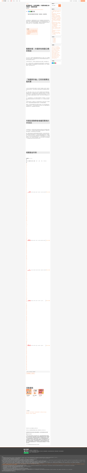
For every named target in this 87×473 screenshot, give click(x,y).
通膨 (57, 57)
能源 (58, 56)
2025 (54, 46)
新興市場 (53, 53)
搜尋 (59, 5)
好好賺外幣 (28, 395)
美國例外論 (32, 9)
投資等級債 (53, 52)
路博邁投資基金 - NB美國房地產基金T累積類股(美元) (26, 270)
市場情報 (54, 39)
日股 (57, 53)
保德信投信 (58, 47)
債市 (28, 9)
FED (26, 9)
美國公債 (36, 9)
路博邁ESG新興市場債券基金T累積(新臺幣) (26, 240)
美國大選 (58, 55)
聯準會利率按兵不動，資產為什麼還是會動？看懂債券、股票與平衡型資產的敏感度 (56, 23)
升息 (52, 49)
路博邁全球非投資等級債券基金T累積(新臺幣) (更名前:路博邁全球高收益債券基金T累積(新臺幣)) (26, 192)
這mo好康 (40, 395)
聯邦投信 (55, 56)
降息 (56, 58)
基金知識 (54, 38)
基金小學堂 (53, 50)
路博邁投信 (41, 9)
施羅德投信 (55, 53)
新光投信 (58, 52)
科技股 (52, 55)
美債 (54, 55)
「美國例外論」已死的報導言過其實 (32, 31)
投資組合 (56, 52)
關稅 (54, 58)
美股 (59, 55)
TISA (52, 46)
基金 (58, 49)
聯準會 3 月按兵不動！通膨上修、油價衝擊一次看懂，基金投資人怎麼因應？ (56, 33)
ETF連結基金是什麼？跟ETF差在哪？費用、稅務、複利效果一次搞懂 (56, 11)
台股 (56, 49)
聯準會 (52, 56)
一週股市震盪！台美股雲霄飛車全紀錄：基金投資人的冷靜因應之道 (56, 20)
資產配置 (53, 57)
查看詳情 (28, 396)
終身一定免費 (34, 395)
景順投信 (53, 54)
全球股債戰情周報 (58, 48)
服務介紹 (54, 41)
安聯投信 (56, 50)
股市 (56, 56)
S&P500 (53, 47)
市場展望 (57, 51)
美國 (55, 55)
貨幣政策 (38, 9)
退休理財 (54, 42)
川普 (54, 51)
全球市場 (54, 48)
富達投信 (53, 51)
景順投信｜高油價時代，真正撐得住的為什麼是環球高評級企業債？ (56, 28)
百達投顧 (58, 54)
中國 (56, 47)
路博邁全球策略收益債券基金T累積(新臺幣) (26, 300)
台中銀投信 (54, 49)
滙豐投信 (55, 54)
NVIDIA (58, 46)
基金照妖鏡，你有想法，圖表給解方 (31, 413)
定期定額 (58, 50)
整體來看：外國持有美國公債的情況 (32, 30)
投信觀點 (27, 3)
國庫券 (30, 9)
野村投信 (53, 58)
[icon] (24, 451)
